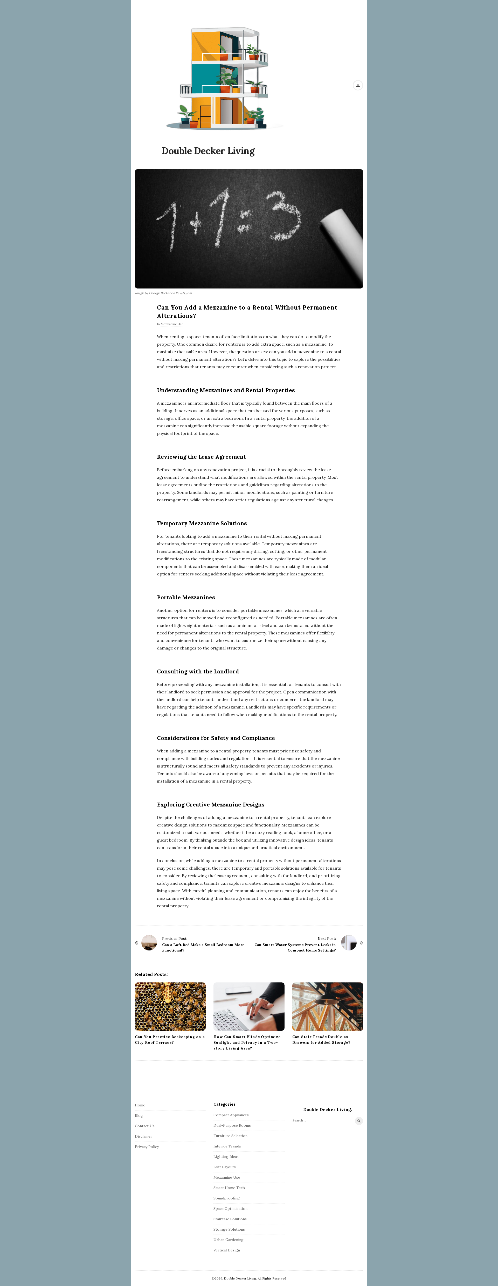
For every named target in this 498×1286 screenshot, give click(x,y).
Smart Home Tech (229, 1187)
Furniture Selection (230, 1135)
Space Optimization (230, 1208)
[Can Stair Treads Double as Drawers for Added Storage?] (327, 1006)
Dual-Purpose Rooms (232, 1125)
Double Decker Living (208, 151)
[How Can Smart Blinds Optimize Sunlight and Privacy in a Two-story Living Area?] (248, 1006)
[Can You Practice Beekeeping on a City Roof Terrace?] (170, 1006)
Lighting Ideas (226, 1156)
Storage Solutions (229, 1229)
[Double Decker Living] (224, 77)
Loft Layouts (224, 1167)
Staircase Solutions (230, 1219)
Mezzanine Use (172, 324)
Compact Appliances (231, 1115)
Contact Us (145, 1126)
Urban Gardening (228, 1239)
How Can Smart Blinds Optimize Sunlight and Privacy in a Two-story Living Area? (246, 1042)
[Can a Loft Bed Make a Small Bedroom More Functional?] (149, 942)
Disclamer (143, 1136)
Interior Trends (227, 1146)
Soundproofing (226, 1198)
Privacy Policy (147, 1146)
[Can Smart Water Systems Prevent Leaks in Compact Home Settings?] (349, 942)
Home (140, 1105)
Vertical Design (226, 1250)
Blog (139, 1115)
